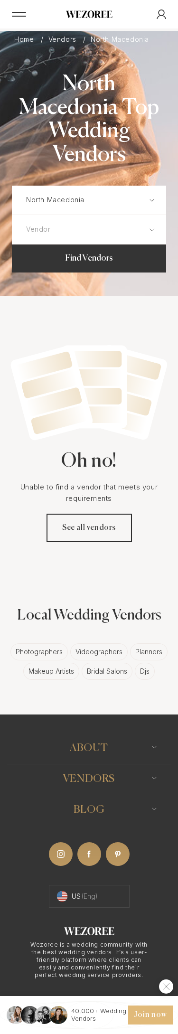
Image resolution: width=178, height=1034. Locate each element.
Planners (148, 652)
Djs (145, 671)
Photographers (39, 652)
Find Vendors (89, 258)
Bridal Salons (107, 671)
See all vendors (89, 528)
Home (25, 39)
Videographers (98, 652)
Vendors (63, 39)
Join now (150, 1015)
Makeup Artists (51, 671)
